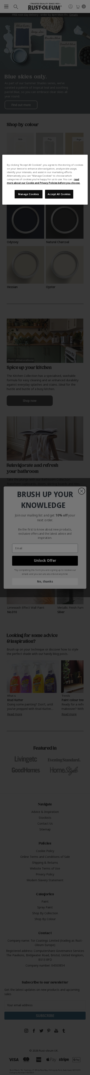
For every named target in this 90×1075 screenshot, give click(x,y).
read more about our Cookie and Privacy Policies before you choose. (43, 181)
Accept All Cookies (59, 194)
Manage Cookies (28, 194)
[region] (45, 179)
